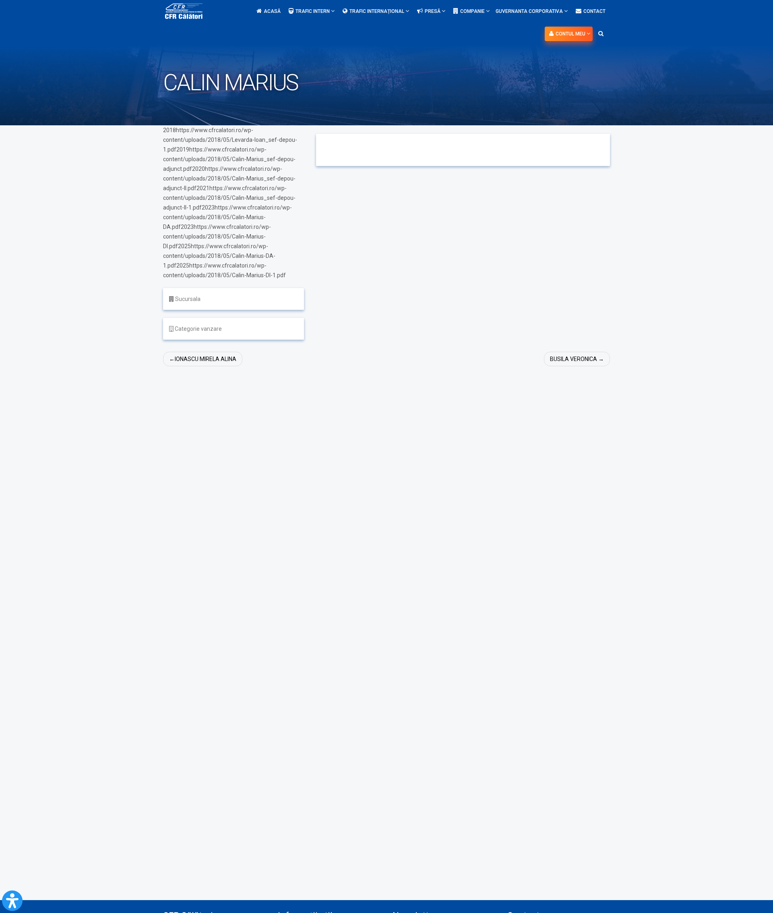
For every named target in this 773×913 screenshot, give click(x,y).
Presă (433, 11)
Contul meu (571, 34)
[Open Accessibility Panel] (12, 900)
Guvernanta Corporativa (530, 11)
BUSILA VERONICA (573, 359)
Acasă (272, 11)
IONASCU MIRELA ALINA (205, 359)
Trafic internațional (377, 11)
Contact (594, 11)
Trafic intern (313, 11)
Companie (473, 11)
